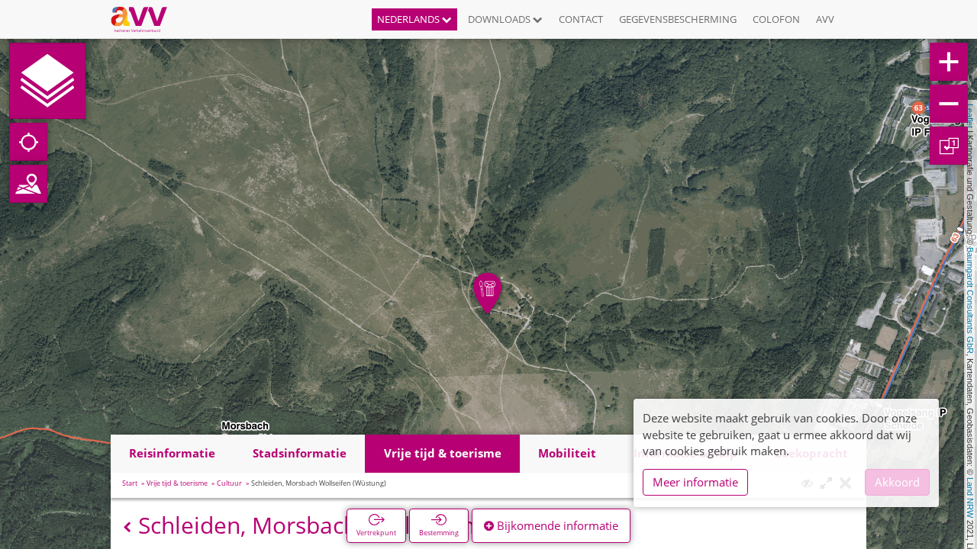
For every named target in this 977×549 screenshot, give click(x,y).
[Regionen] (28, 184)
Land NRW (970, 497)
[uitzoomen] (949, 104)
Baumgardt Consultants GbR (970, 300)
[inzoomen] (949, 62)
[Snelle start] (47, 81)
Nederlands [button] (409, 19)
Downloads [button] (500, 19)
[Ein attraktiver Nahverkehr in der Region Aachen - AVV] (145, 19)
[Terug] (127, 527)
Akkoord (897, 482)
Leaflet (970, 116)
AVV (825, 19)
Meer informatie (695, 482)
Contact (581, 19)
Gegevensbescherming (678, 19)
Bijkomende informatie (556, 525)
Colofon (776, 19)
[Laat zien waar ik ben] (28, 142)
